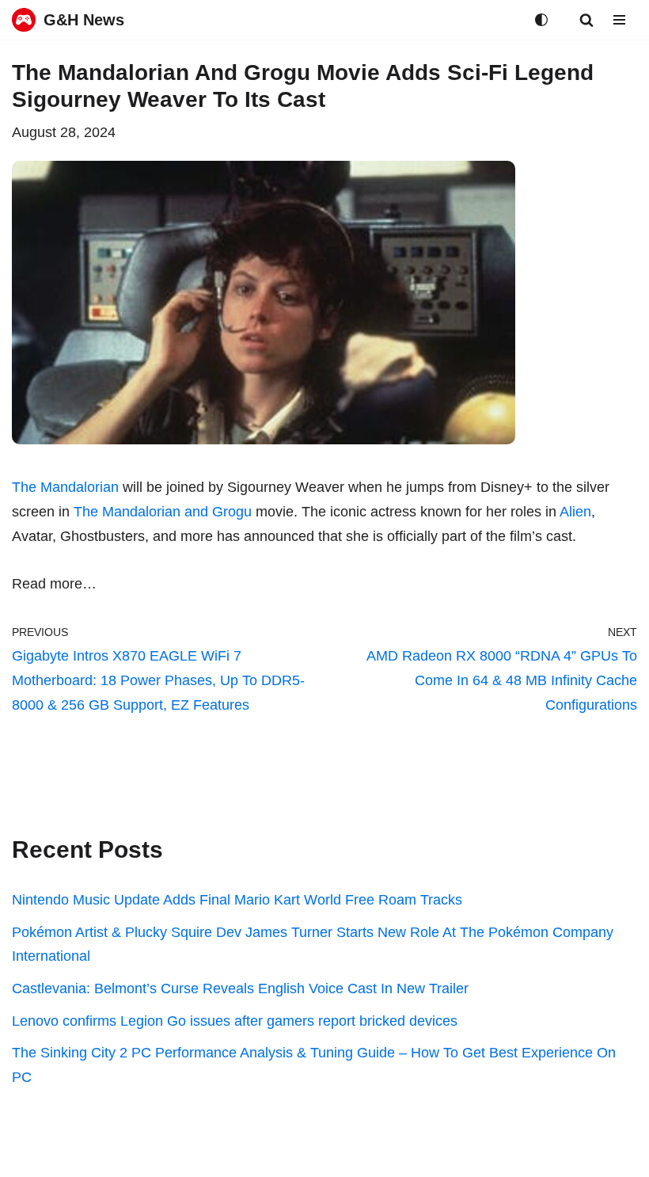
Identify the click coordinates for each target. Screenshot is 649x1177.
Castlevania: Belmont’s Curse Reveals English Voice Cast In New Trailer (240, 988)
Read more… (54, 584)
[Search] (586, 20)
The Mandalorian (65, 487)
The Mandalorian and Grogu (163, 512)
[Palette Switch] (541, 19)
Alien (575, 512)
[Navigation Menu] (619, 19)
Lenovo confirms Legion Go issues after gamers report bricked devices (234, 1021)
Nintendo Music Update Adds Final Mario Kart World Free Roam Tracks (237, 900)
